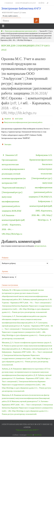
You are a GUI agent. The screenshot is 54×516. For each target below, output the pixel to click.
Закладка (7, 144)
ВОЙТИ (41, 3)
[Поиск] (36, 20)
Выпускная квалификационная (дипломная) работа (21, 31)
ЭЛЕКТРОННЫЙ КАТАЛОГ (25, 3)
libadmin (7, 119)
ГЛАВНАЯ (9, 3)
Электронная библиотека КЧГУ (21, 8)
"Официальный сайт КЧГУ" (27, 416)
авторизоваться (40, 232)
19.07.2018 (19, 119)
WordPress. (38, 421)
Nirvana (29, 421)
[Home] (2, 31)
